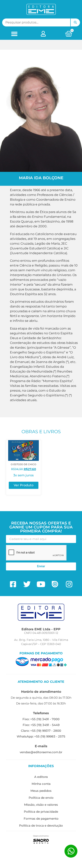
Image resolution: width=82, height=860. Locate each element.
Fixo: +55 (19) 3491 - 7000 (41, 719)
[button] (14, 34)
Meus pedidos (41, 791)
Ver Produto (23, 485)
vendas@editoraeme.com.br (41, 752)
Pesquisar (75, 22)
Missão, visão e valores (41, 804)
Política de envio (41, 798)
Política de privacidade (41, 811)
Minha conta (41, 784)
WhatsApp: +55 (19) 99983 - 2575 (41, 736)
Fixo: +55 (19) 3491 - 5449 (41, 725)
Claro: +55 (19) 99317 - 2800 (41, 731)
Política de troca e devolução (41, 825)
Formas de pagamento (41, 818)
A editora (41, 777)
